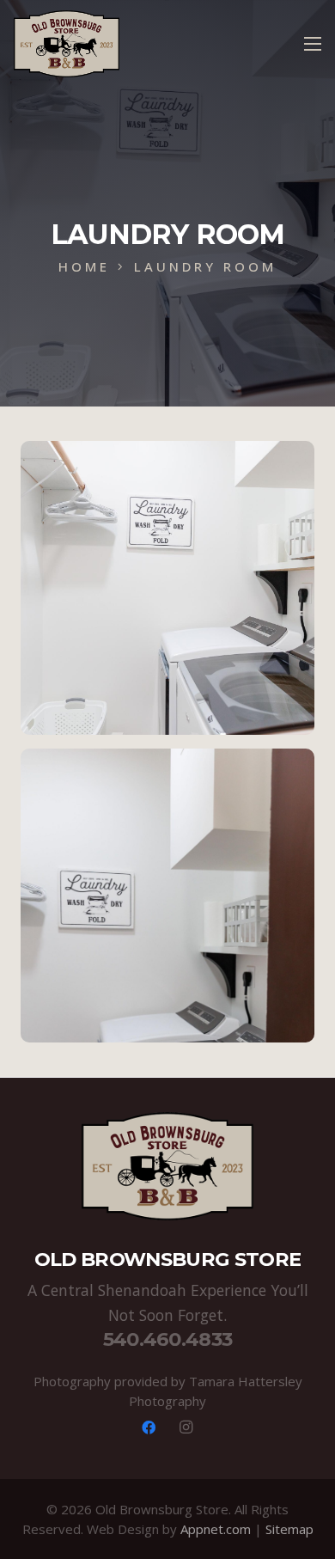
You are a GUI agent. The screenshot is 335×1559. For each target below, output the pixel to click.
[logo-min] (66, 43)
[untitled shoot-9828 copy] (167, 588)
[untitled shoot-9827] (167, 895)
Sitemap (289, 1529)
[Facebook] (148, 1427)
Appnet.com (215, 1529)
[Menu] (312, 43)
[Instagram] (186, 1427)
